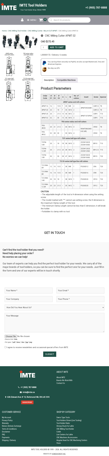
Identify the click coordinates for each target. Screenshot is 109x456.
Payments (6, 437)
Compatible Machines (66, 80)
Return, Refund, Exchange (11, 426)
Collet (58, 432)
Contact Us (60, 383)
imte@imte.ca (29, 392)
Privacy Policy (7, 420)
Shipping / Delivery (9, 440)
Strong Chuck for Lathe (65, 426)
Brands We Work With (64, 380)
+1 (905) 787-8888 (96, 7)
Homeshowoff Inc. (59, 454)
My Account (6, 417)
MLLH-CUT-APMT (50, 31)
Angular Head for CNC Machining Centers (71, 440)
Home (4, 31)
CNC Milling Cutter (35, 31)
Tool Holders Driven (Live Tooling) (68, 420)
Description (49, 80)
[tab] (49, 80)
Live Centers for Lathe (64, 434)
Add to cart (57, 47)
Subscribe (27, 402)
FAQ (3, 434)
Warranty (5, 423)
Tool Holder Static (63, 423)
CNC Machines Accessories (66, 437)
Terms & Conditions (9, 429)
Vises (58, 443)
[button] (33, 38)
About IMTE (60, 377)
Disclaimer (6, 432)
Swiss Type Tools (63, 417)
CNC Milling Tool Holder (17, 31)
